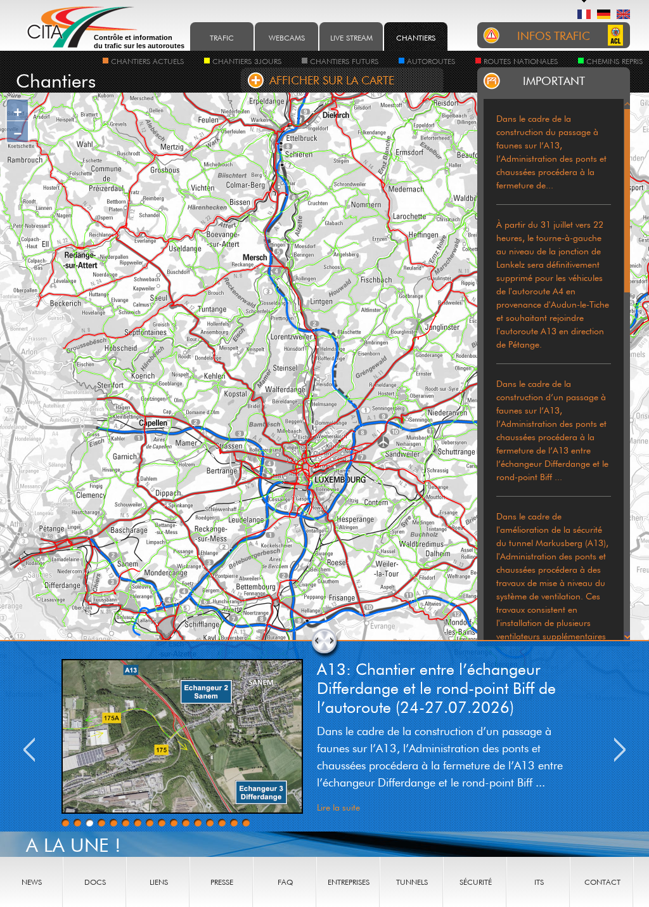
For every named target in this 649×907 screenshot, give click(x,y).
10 (173, 822)
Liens (159, 882)
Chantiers (415, 37)
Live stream (351, 37)
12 (198, 822)
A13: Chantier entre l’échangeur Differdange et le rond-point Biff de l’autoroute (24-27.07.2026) (436, 687)
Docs (95, 882)
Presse (221, 882)
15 (234, 822)
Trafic (222, 37)
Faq (285, 882)
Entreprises (348, 882)
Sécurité (475, 882)
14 (222, 822)
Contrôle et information (139, 41)
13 (210, 822)
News (32, 882)
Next (620, 750)
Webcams (287, 37)
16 (246, 822)
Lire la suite (338, 807)
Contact (602, 882)
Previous (29, 750)
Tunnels (412, 882)
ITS (539, 882)
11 (186, 822)
